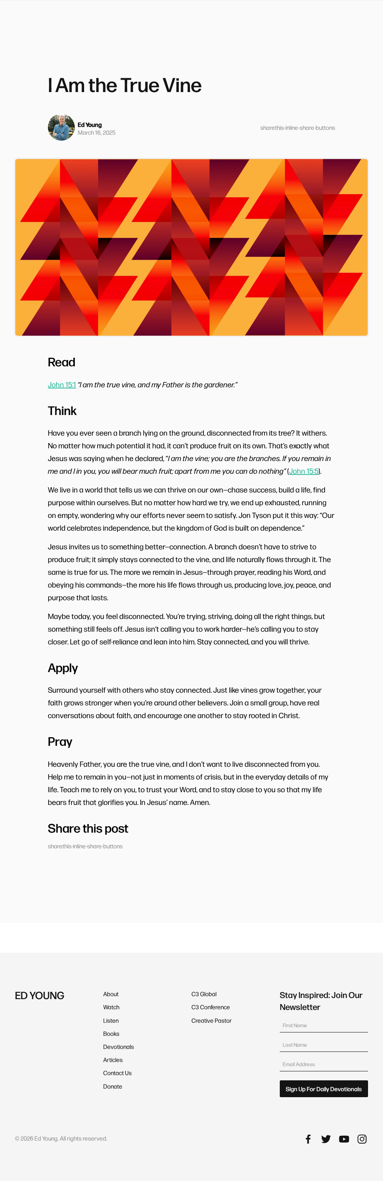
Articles (113, 1059)
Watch (111, 1007)
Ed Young (90, 124)
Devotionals (118, 1046)
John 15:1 (62, 384)
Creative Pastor (212, 1020)
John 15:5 (303, 471)
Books (111, 1033)
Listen (111, 1020)
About (111, 994)
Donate (112, 1086)
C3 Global (204, 994)
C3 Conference (211, 1007)
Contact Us (117, 1073)
